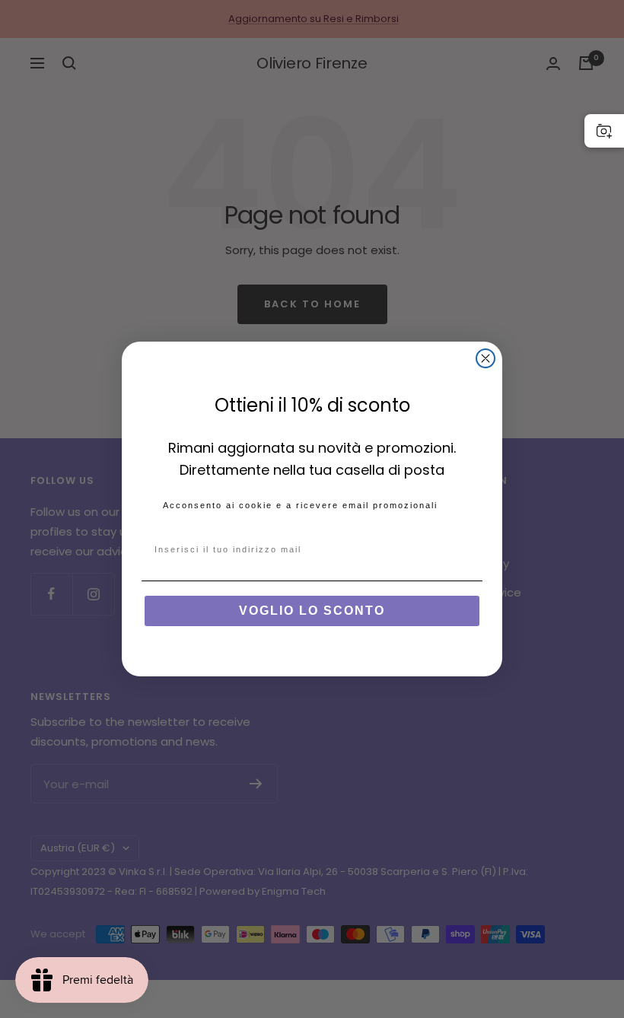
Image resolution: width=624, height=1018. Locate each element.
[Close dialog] (485, 358)
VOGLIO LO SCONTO (312, 610)
